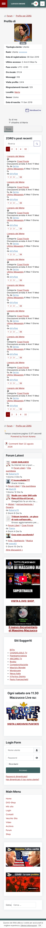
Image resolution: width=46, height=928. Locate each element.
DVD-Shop (11, 802)
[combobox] (23, 905)
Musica (29, 540)
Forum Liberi (19, 468)
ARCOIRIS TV (16, 658)
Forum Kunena (28, 436)
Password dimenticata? (16, 776)
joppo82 (13, 543)
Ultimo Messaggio (15, 168)
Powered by (16, 436)
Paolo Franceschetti (19, 679)
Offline (23, 43)
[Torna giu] (42, 3)
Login (8, 810)
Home (8, 798)
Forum (9, 830)
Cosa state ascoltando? (22, 534)
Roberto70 (14, 474)
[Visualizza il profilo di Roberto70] (8, 463)
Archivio (9, 826)
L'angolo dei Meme (15, 156)
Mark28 (12, 489)
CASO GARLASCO (20, 462)
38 (20, 177)
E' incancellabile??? (20, 480)
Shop (8, 834)
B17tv (12, 650)
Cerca (8, 905)
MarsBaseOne (35, 110)
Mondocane (15, 670)
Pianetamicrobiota (18, 655)
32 (25, 149)
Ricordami (13, 764)
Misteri (11, 504)
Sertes (16, 166)
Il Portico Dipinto (18, 676)
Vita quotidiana (29, 486)
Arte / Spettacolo (16, 540)
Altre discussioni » (14, 550)
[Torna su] (41, 923)
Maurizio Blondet (18, 667)
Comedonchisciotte (19, 664)
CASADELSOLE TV (18, 652)
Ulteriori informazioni (28, 925)
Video (8, 822)
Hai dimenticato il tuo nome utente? (22, 779)
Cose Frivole (23, 161)
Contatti (9, 814)
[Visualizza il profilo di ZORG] (23, 32)
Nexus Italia (15, 673)
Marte (17, 92)
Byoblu (13, 661)
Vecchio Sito (12, 818)
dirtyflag (14, 173)
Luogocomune (18, 4)
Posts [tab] (8, 129)
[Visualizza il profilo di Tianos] (8, 518)
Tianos (12, 528)
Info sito (9, 806)
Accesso (23, 770)
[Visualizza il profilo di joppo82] (8, 535)
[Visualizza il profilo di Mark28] (8, 481)
